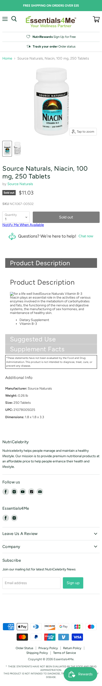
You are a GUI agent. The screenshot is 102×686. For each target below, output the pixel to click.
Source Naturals (20, 184)
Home (7, 58)
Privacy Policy (48, 648)
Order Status (24, 648)
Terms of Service (64, 653)
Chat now (86, 236)
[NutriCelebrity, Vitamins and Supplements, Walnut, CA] (51, 610)
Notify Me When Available (23, 225)
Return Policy (72, 648)
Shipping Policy (37, 653)
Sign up (73, 583)
